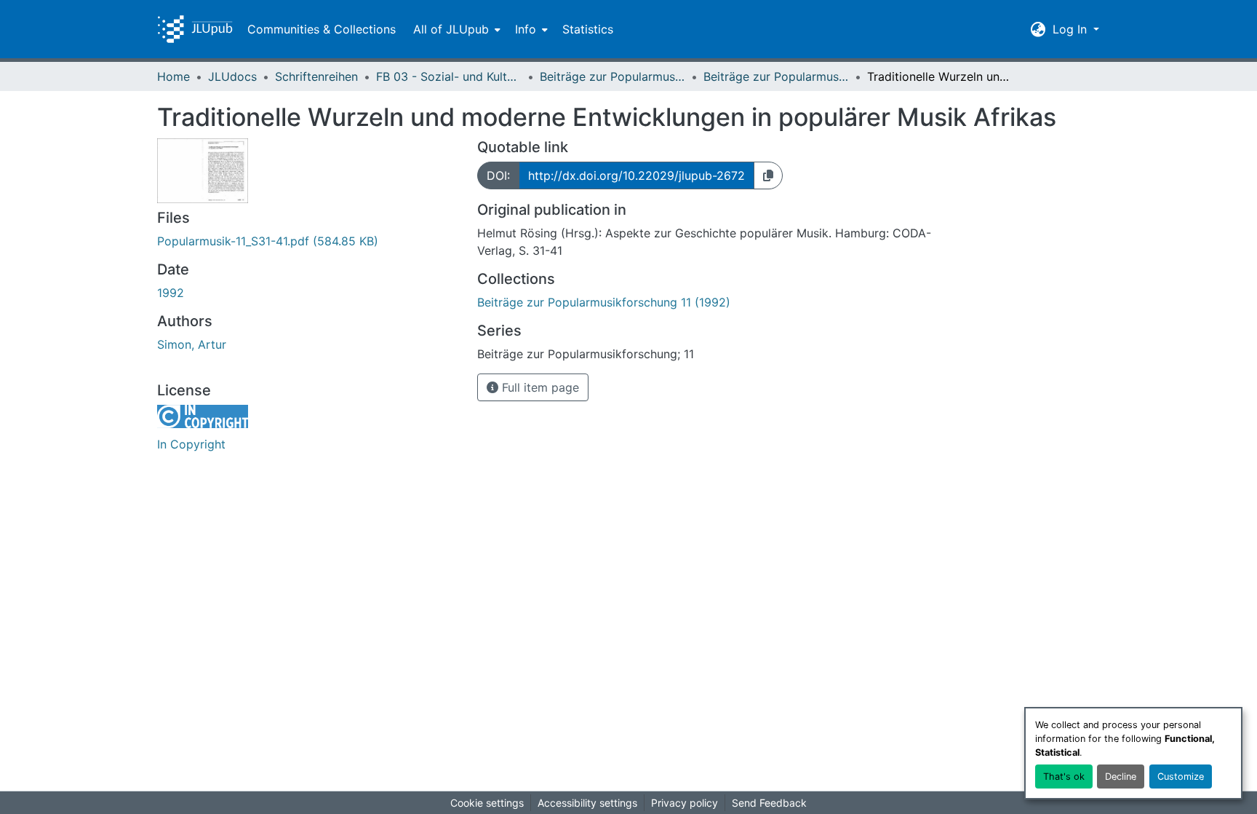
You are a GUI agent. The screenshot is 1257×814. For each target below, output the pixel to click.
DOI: (498, 175)
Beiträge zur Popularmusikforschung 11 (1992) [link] (776, 76)
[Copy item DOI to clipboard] (768, 175)
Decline (1120, 776)
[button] (195, 29)
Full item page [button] (538, 387)
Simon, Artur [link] (191, 344)
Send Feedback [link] (769, 803)
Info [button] (525, 29)
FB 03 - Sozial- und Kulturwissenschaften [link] (449, 76)
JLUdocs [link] (232, 76)
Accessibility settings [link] (587, 803)
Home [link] (173, 76)
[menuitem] (455, 29)
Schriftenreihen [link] (316, 76)
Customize (1180, 776)
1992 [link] (170, 292)
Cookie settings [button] (487, 803)
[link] (308, 241)
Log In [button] (1071, 29)
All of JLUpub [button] (451, 29)
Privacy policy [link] (684, 803)
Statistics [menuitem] (587, 29)
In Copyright (191, 444)
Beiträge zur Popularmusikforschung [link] (612, 76)
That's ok (1064, 776)
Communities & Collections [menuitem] (321, 29)
